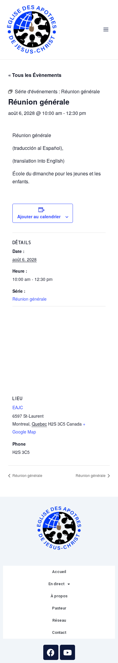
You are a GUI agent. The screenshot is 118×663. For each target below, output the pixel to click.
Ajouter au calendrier (39, 216)
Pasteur (59, 608)
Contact (59, 632)
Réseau (59, 620)
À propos (59, 596)
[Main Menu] (106, 29)
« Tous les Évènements (34, 74)
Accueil (59, 571)
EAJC (17, 407)
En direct (56, 584)
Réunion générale (29, 299)
